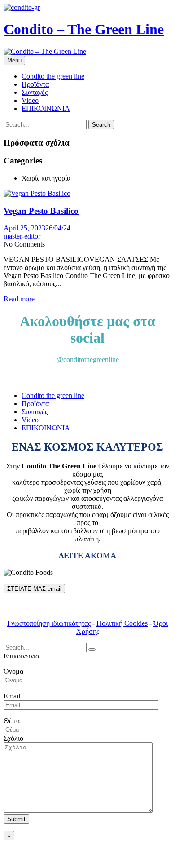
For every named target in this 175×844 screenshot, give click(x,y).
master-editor (22, 236)
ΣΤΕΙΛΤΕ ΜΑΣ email (34, 588)
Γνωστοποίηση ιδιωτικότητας (49, 623)
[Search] (92, 649)
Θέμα (12, 721)
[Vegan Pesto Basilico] (37, 193)
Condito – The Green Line (84, 29)
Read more (19, 299)
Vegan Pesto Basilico (41, 211)
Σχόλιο (13, 738)
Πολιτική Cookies (122, 623)
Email (12, 696)
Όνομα (13, 671)
